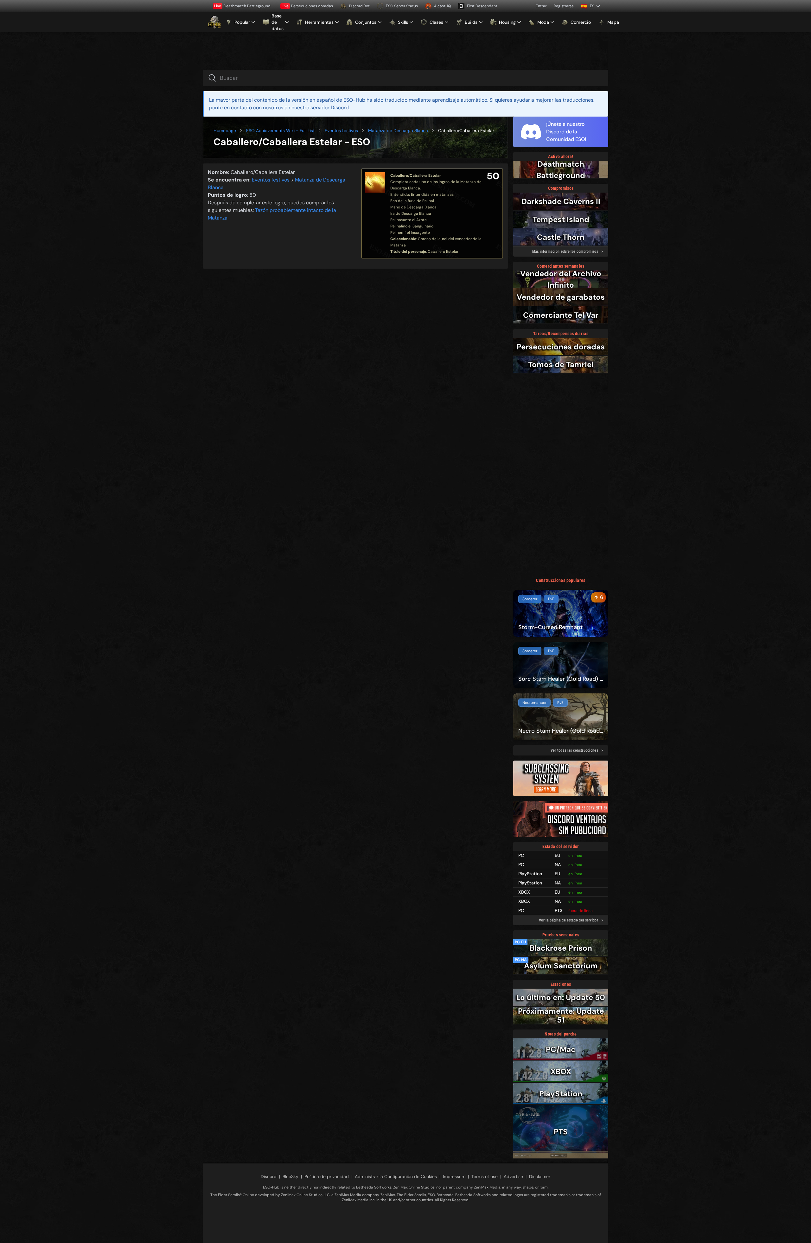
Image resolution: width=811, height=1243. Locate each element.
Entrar (541, 6)
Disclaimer (539, 1176)
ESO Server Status (402, 6)
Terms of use (484, 1176)
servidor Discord (329, 107)
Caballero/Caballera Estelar (415, 175)
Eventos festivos (341, 130)
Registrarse (564, 6)
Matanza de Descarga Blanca (398, 130)
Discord (269, 1176)
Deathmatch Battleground (242, 6)
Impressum (454, 1176)
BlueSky (290, 1176)
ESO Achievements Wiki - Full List (280, 130)
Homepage (225, 130)
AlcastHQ (442, 6)
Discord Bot (359, 6)
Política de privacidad (326, 1176)
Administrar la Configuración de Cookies (396, 1176)
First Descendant (482, 6)
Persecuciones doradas (307, 6)
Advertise (513, 1176)
